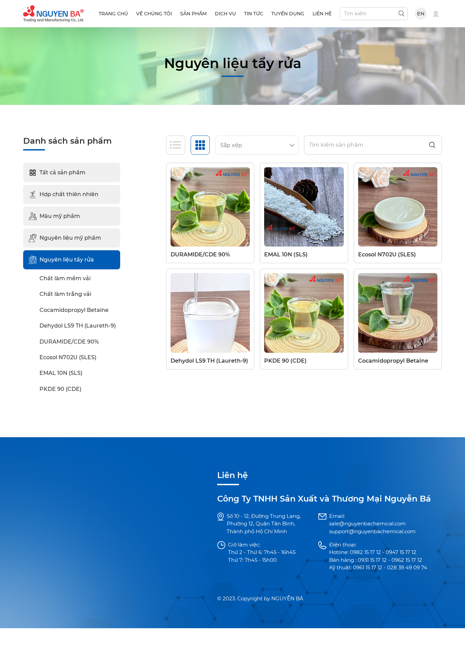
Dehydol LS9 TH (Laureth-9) (77, 325)
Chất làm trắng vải (65, 294)
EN (421, 13)
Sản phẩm (193, 14)
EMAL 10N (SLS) (60, 373)
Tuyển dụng (287, 14)
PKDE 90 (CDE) (60, 389)
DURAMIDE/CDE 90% (69, 341)
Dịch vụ (225, 14)
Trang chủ (113, 14)
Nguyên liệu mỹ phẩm (70, 238)
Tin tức (253, 14)
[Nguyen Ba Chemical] (53, 13)
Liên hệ (322, 14)
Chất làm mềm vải (65, 278)
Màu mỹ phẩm (59, 216)
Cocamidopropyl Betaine (74, 310)
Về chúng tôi (154, 14)
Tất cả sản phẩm (62, 172)
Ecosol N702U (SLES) (67, 357)
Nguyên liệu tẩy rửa (66, 259)
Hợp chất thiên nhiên (68, 194)
